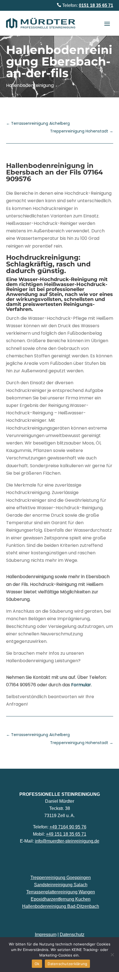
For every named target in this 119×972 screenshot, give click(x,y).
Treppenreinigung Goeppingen (60, 877)
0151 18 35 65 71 (96, 5)
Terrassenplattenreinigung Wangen (60, 892)
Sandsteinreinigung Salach (60, 884)
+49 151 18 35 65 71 (66, 834)
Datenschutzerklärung (67, 963)
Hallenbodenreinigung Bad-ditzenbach (60, 906)
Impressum (45, 934)
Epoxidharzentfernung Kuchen (60, 899)
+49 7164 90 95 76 (68, 827)
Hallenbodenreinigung (30, 85)
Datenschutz (72, 934)
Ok (37, 963)
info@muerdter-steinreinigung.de (67, 841)
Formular (81, 685)
